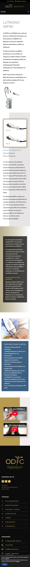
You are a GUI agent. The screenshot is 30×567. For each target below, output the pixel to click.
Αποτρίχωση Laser (10, 513)
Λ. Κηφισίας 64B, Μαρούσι (13, 541)
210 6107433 (11, 1)
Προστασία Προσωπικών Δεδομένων (10, 487)
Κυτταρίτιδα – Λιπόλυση (12, 509)
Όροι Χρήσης (4, 485)
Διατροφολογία (10, 526)
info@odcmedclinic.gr (11, 549)
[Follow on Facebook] (3, 481)
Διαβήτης (8, 517)
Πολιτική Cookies (5, 489)
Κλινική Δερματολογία (12, 501)
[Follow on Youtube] (9, 481)
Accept (4, 564)
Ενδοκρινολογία (10, 522)
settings (18, 561)
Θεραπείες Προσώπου (11, 505)
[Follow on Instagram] (6, 481)
